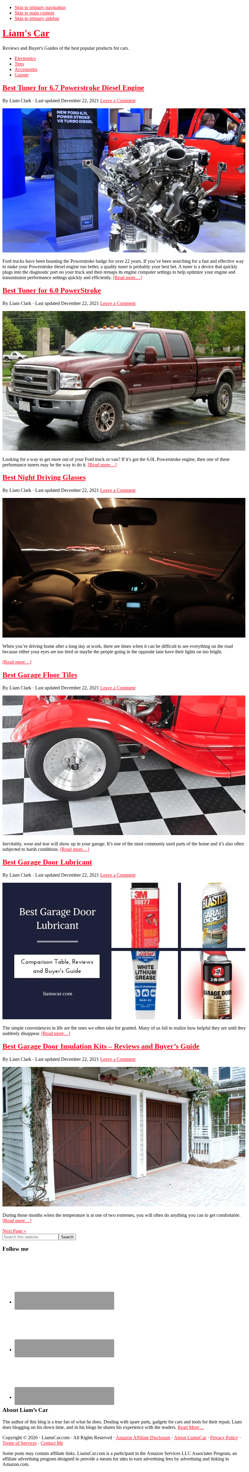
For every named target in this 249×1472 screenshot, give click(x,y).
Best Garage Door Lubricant (47, 862)
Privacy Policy (224, 1437)
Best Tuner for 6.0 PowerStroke (51, 290)
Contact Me (52, 1443)
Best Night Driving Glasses (44, 477)
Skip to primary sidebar (37, 18)
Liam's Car (25, 33)
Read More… (191, 1427)
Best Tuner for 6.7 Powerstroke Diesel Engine (73, 88)
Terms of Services (19, 1443)
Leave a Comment (117, 100)
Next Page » (14, 1230)
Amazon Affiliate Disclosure (143, 1437)
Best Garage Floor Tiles (39, 675)
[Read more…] (127, 277)
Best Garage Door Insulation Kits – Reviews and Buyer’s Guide (101, 1046)
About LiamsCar (190, 1437)
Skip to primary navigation (40, 7)
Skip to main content (34, 12)
